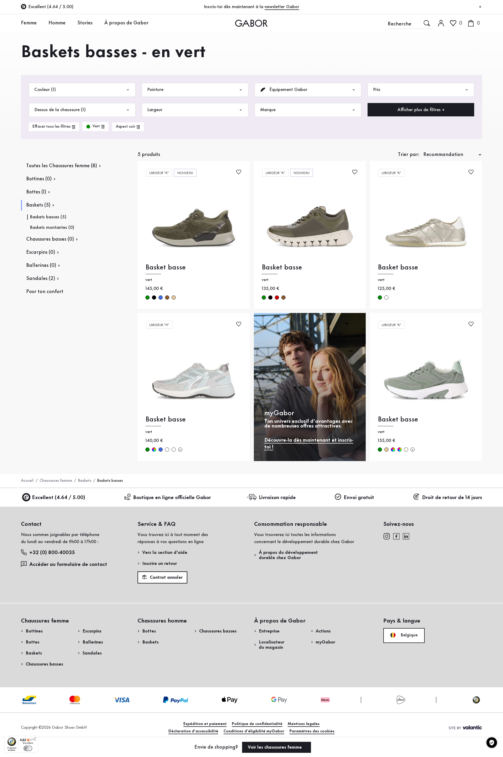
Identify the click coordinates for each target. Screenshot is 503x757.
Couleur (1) (45, 90)
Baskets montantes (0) (52, 227)
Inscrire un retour (159, 563)
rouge (277, 297)
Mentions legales (304, 724)
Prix (376, 90)
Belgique (408, 635)
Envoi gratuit (359, 497)
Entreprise (269, 631)
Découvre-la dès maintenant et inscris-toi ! (308, 444)
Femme (29, 23)
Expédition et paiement (205, 724)
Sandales (92, 653)
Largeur (154, 110)
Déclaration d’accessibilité (193, 731)
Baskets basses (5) (48, 217)
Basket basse (165, 267)
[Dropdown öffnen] (40, 22)
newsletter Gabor (282, 7)
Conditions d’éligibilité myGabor (253, 731)
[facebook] (396, 536)
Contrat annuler (166, 578)
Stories (84, 23)
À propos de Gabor (126, 23)
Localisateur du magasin (271, 645)
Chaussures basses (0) (50, 239)
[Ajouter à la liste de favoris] (238, 171)
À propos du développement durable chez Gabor (288, 555)
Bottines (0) (39, 179)
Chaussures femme (56, 481)
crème (406, 449)
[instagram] (386, 536)
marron (167, 297)
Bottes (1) (36, 192)
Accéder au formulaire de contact (68, 564)
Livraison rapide (277, 497)
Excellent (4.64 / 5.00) (58, 497)
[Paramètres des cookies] (491, 742)
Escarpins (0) (40, 252)
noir (154, 297)
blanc (386, 297)
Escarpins (92, 631)
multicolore (154, 449)
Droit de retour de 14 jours (452, 497)
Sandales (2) (40, 278)
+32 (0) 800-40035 (52, 552)
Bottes (32, 642)
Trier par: (409, 154)
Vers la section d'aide (164, 552)
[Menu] (35, 739)
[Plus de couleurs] (180, 449)
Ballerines (93, 642)
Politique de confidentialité (257, 724)
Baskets (84, 481)
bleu (160, 297)
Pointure (155, 90)
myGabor (325, 642)
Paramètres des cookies (312, 731)
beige (174, 297)
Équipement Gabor (287, 90)
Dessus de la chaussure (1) (60, 110)
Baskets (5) (38, 205)
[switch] (28, 748)
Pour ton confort (44, 291)
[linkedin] (406, 536)
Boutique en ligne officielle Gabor (172, 497)
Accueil (27, 481)
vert (147, 297)
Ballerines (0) (41, 265)
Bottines (34, 631)
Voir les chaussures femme (275, 747)
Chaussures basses (44, 664)
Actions (323, 631)
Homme (56, 23)
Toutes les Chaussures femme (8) (61, 166)
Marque (268, 110)
